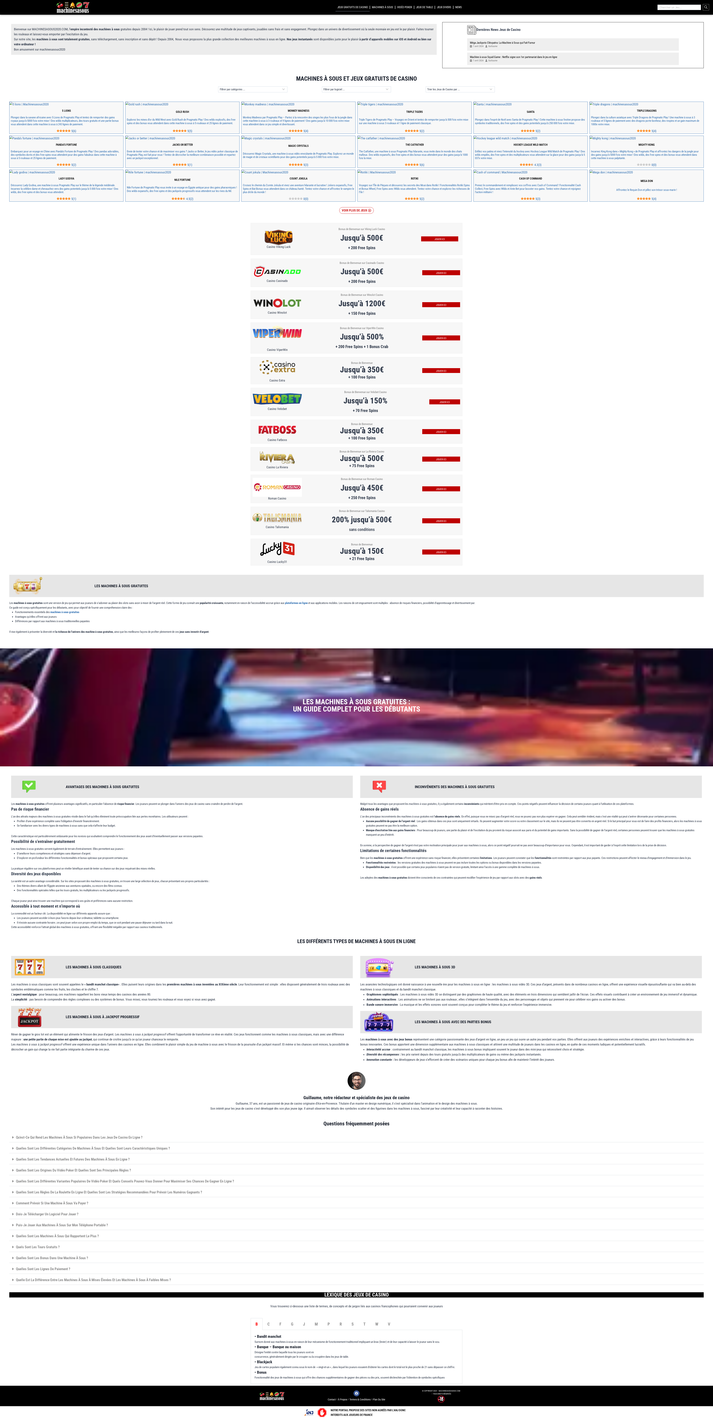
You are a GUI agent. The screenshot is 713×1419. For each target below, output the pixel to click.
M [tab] (316, 1324)
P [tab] (329, 1324)
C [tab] (268, 1324)
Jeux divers (444, 7)
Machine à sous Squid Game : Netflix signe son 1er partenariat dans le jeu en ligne (513, 57)
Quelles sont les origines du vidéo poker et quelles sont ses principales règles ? (73, 1170)
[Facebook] (356, 1393)
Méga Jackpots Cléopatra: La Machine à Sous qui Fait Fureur (502, 42)
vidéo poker (404, 7)
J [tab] (304, 1324)
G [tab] (292, 1324)
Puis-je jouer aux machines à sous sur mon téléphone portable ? (62, 1225)
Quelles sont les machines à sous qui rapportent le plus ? (57, 1236)
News (458, 7)
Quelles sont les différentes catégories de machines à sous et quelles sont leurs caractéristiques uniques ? (93, 1148)
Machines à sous (382, 7)
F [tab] (280, 1324)
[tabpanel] (356, 1357)
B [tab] (256, 1324)
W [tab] (376, 1324)
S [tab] (352, 1324)
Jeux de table (424, 7)
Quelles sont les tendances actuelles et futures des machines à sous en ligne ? (73, 1159)
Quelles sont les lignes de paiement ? (43, 1269)
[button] (356, 210)
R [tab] (341, 1324)
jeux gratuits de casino (352, 7)
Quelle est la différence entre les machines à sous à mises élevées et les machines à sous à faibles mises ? (93, 1280)
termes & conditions (360, 1399)
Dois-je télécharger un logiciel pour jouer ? (47, 1214)
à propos (342, 1399)
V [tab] (389, 1324)
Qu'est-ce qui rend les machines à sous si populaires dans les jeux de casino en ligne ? (79, 1137)
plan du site (379, 1399)
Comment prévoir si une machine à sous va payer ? (52, 1203)
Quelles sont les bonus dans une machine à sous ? (52, 1258)
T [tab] (364, 1324)
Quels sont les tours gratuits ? (38, 1247)
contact (332, 1399)
